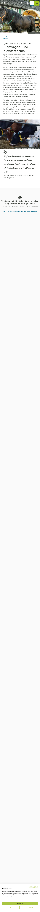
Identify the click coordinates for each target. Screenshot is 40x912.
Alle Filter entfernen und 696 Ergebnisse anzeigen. (20, 211)
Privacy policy (33, 887)
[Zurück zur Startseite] (5, 3)
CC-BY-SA (37, 148)
